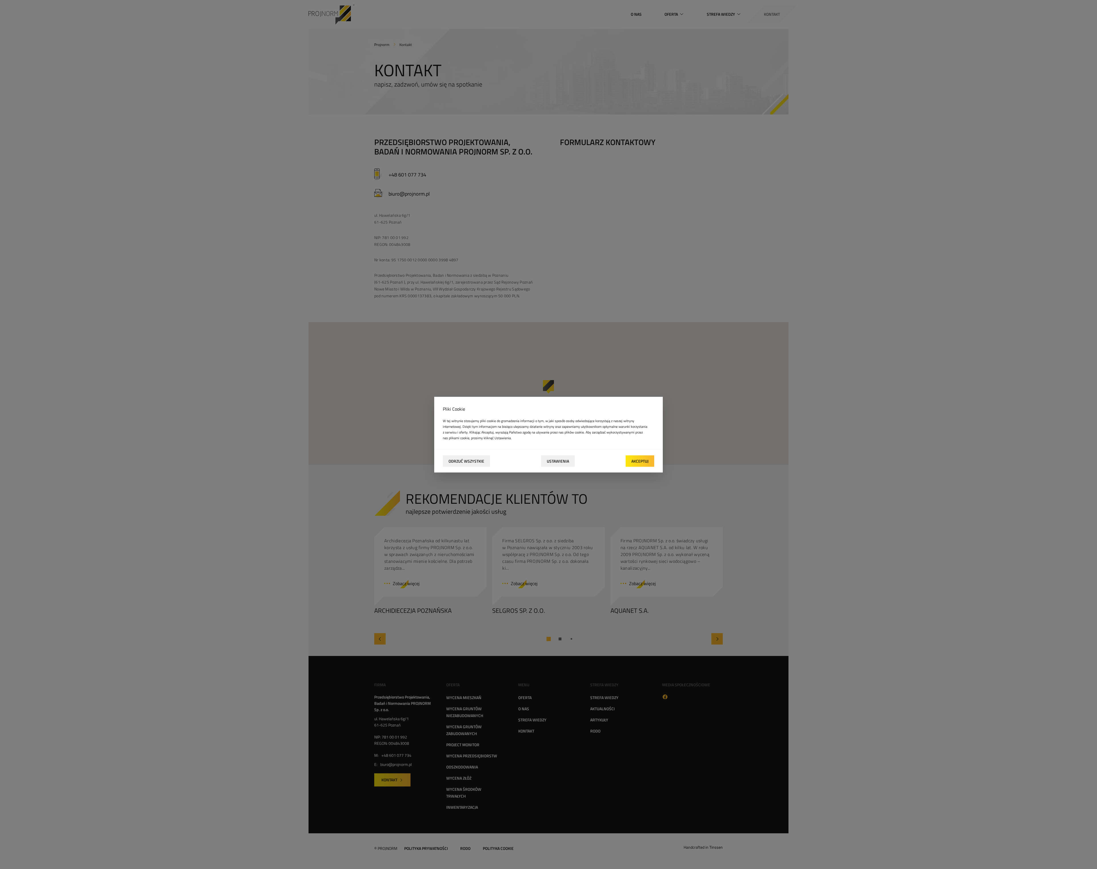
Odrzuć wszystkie (466, 461)
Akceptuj (639, 461)
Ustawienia (558, 461)
